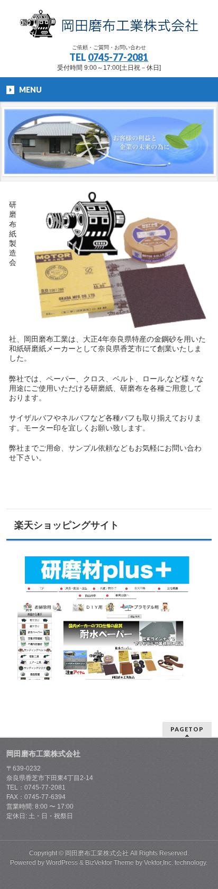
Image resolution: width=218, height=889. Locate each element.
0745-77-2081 (118, 57)
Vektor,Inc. (158, 862)
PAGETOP (187, 729)
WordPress (62, 862)
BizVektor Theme (109, 862)
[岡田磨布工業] (109, 26)
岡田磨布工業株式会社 (97, 853)
